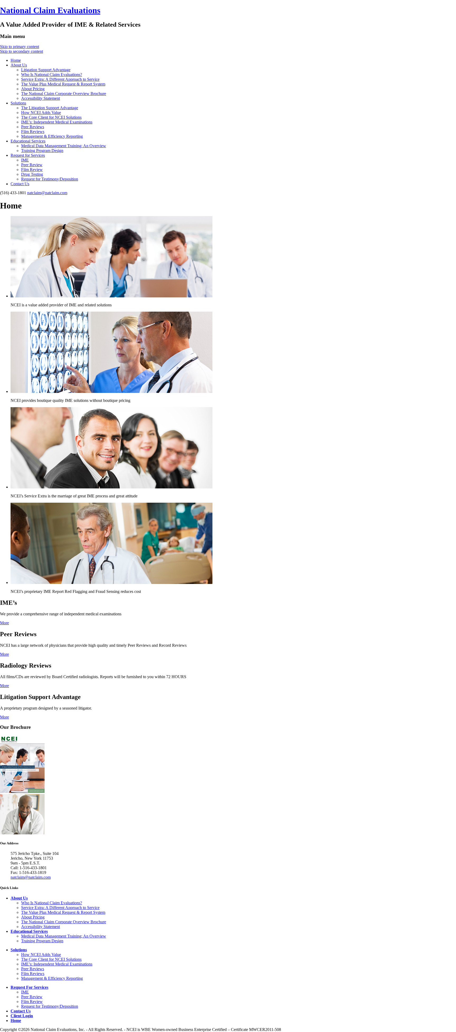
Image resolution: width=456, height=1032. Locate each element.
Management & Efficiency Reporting (52, 136)
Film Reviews (32, 131)
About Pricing (33, 89)
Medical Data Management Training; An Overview (63, 146)
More (4, 623)
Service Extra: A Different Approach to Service (60, 79)
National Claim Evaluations (50, 10)
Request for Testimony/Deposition (49, 179)
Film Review (32, 169)
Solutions (18, 103)
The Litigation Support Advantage (49, 108)
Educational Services (28, 141)
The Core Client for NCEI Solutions (51, 117)
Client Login (22, 1016)
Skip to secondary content (21, 51)
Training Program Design (42, 150)
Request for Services (28, 155)
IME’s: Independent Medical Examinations (56, 122)
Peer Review (31, 165)
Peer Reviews (32, 127)
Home (16, 60)
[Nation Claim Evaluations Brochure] (22, 791)
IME (25, 160)
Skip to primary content (19, 46)
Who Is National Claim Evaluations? (51, 74)
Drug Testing (32, 174)
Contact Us (20, 184)
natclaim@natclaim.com (47, 193)
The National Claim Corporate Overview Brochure (63, 93)
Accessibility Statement (40, 98)
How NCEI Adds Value (41, 112)
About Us (19, 65)
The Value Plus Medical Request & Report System (63, 84)
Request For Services (29, 987)
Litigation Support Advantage (45, 70)
